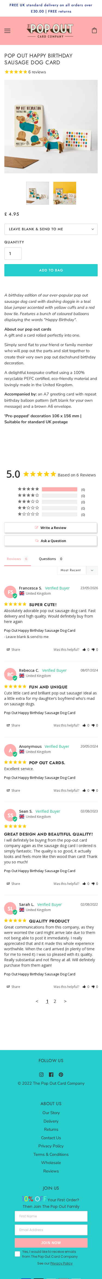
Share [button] (15, 649)
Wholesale (51, 1162)
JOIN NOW (51, 1243)
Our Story (51, 1112)
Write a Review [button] (53, 527)
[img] (41, 1074)
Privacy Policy (51, 1146)
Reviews (51, 1171)
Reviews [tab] (14, 558)
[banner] (50, 30)
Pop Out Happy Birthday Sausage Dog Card (39, 630)
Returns (51, 1129)
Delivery (51, 1121)
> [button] (65, 1001)
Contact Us (51, 1138)
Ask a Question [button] (53, 540)
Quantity (14, 242)
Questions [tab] (47, 558)
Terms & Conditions (51, 1154)
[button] (86, 649)
